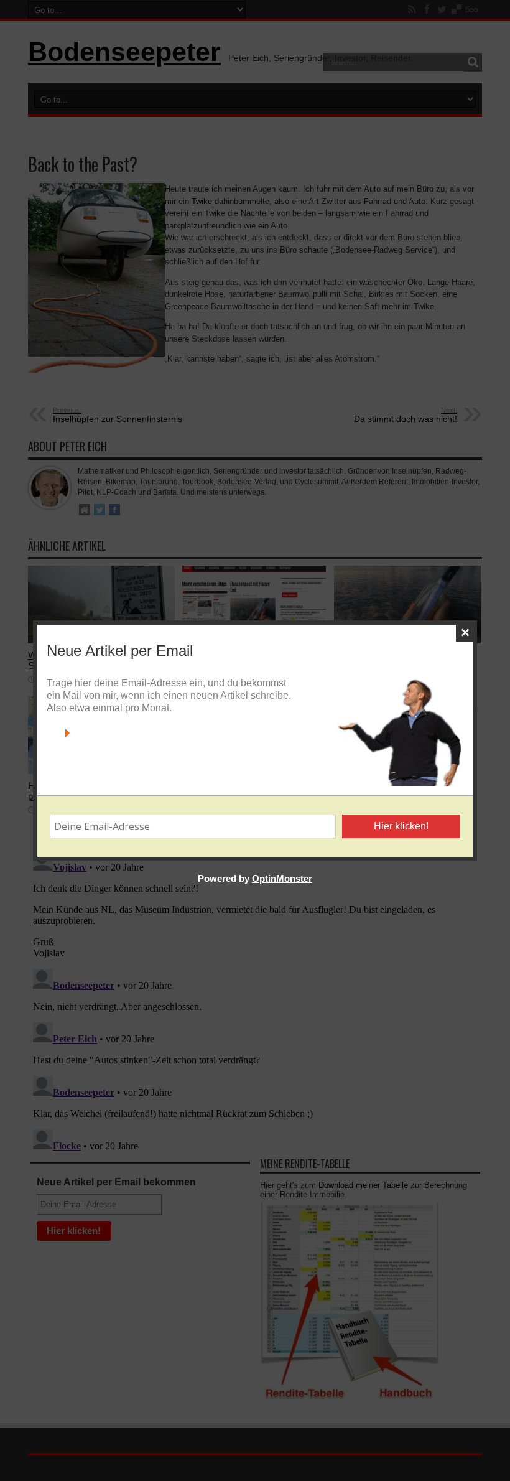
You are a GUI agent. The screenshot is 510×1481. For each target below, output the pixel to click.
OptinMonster (282, 878)
